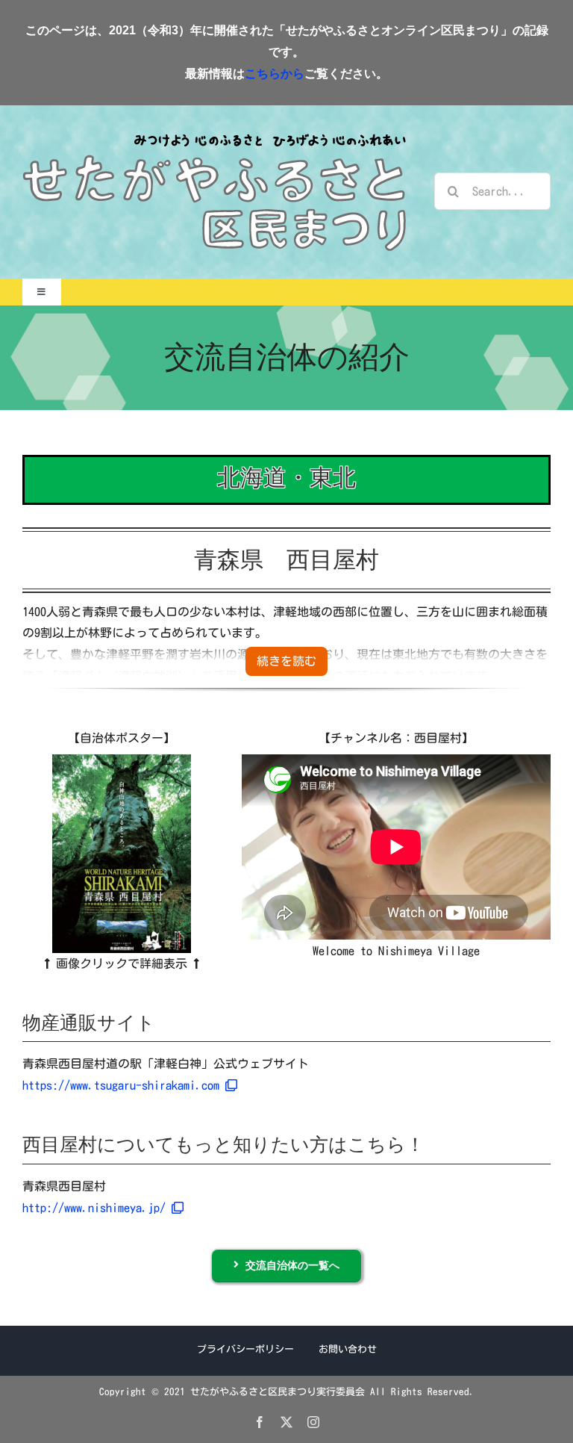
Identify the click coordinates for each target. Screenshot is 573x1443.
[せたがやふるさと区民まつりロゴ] (214, 133)
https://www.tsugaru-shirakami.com (123, 1085)
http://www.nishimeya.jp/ (97, 1208)
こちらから (274, 73)
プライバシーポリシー (245, 1349)
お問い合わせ (348, 1349)
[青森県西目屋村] (121, 760)
